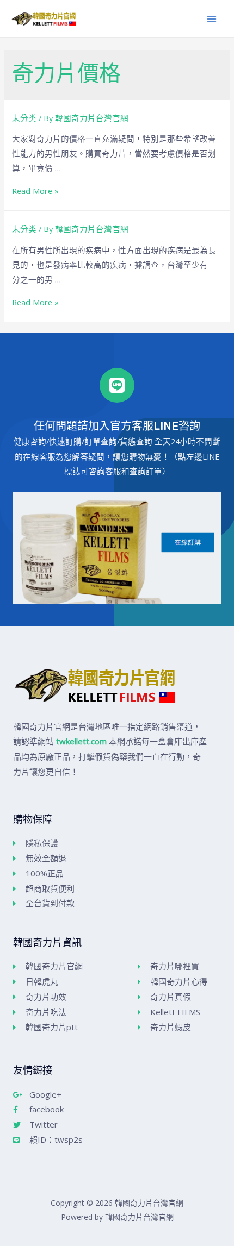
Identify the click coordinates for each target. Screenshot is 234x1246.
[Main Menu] (211, 19)
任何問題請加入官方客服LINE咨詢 (117, 426)
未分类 (24, 117)
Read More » (35, 190)
